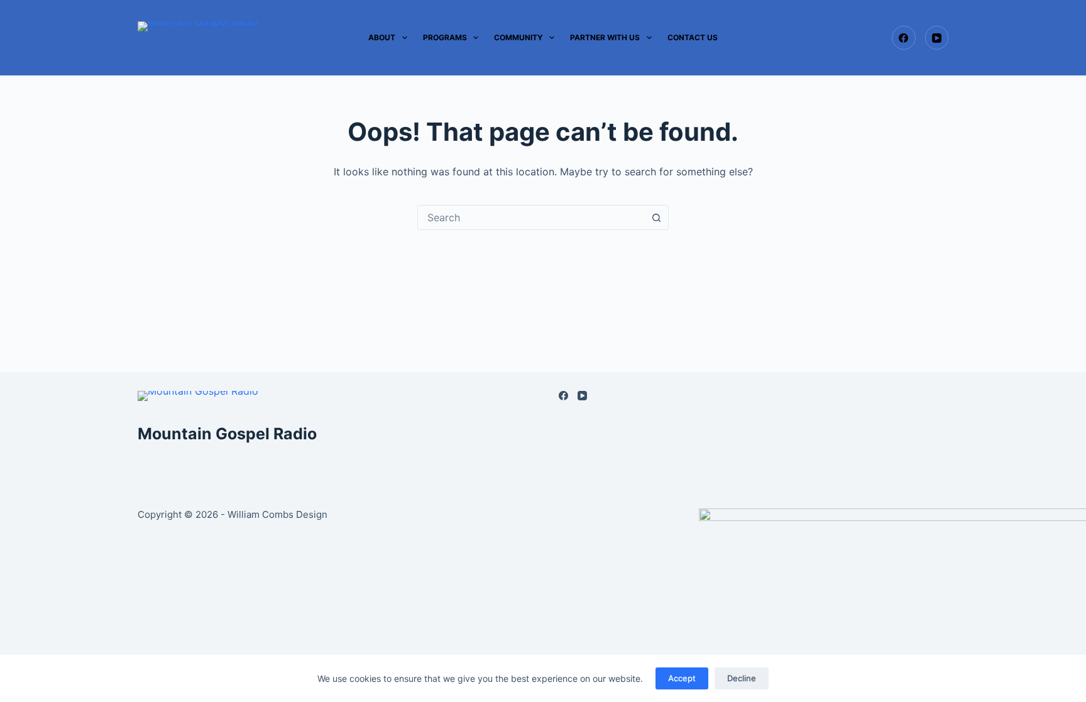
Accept (682, 678)
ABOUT (381, 37)
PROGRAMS (445, 37)
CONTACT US (692, 37)
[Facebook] (904, 38)
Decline (741, 678)
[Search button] (656, 217)
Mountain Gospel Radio (227, 433)
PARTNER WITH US (605, 37)
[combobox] (531, 217)
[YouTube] (937, 38)
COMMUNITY (518, 37)
